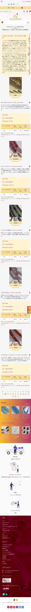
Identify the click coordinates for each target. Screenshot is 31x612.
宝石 (3, 534)
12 (5, 394)
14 (10, 394)
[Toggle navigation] (28, 22)
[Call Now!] (29, 308)
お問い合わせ (5, 524)
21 (28, 394)
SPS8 (15, 347)
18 (20, 394)
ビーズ (4, 536)
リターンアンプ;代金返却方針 (8, 554)
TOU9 (15, 223)
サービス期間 (5, 550)
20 (25, 394)
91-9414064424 (8, 572)
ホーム (3, 520)
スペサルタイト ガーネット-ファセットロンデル (14, 355)
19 (23, 394)
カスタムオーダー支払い (7, 544)
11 (2, 394)
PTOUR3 (15, 159)
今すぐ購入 (4, 563)
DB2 (15, 95)
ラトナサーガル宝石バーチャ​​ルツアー (10, 526)
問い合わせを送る (6, 530)
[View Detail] (29, 102)
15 (12, 394)
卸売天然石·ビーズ (6, 537)
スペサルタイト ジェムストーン (14, 51)
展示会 (3, 561)
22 (13, 396)
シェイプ (4, 532)
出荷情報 (4, 556)
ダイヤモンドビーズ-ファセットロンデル (12, 102)
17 (18, 394)
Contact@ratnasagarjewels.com (12, 570)
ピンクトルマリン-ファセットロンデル (11, 166)
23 (15, 396)
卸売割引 (4, 548)
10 (28, 391)
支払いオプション (6, 546)
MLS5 (15, 285)
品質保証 (4, 557)
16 (15, 394)
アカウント (4, 528)
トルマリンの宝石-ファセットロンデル (11, 230)
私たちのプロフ (5, 522)
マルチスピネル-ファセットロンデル (11, 292)
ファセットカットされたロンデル (17, 47)
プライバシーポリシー (6, 552)
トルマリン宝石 (6, 40)
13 (7, 394)
